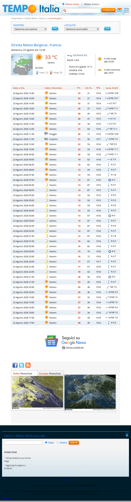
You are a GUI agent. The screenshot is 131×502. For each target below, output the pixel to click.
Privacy (6, 498)
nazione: (19, 25)
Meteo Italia (72, 4)
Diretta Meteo (31, 18)
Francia (42, 18)
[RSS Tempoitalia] (28, 367)
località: (70, 25)
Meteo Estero (91, 4)
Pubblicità (65, 479)
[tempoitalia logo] (31, 14)
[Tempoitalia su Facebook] (15, 367)
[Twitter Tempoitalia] (21, 367)
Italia (51, 442)
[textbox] (81, 10)
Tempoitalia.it (17, 18)
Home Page (10, 452)
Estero (63, 442)
